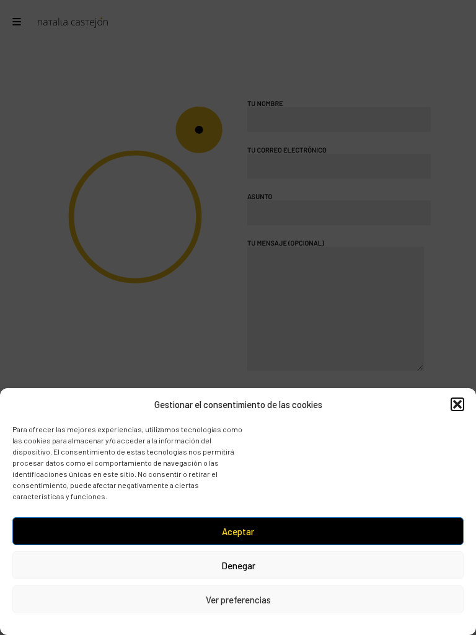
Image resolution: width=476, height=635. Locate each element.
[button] (457, 404)
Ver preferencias (238, 599)
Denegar (238, 565)
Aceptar (238, 531)
